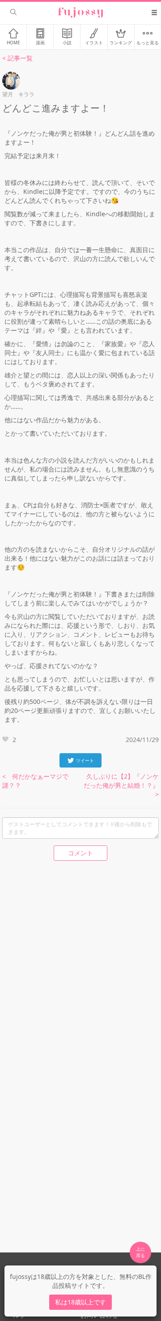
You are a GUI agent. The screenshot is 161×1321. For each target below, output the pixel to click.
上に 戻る (140, 1252)
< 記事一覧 (17, 58)
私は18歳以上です (80, 1302)
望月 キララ (18, 94)
